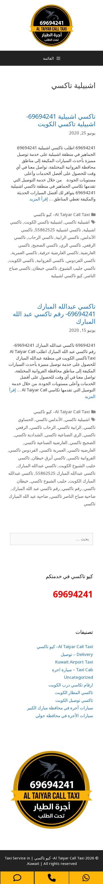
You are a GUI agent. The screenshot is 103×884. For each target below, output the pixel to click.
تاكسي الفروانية (50, 260)
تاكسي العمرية (24, 252)
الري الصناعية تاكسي (63, 435)
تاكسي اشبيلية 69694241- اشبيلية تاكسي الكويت (61, 120)
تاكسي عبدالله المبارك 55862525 (66, 473)
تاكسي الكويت (21, 260)
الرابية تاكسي (70, 427)
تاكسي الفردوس (81, 260)
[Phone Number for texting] (17, 877)
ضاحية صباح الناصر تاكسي (73, 496)
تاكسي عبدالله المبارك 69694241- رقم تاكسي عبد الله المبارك (54, 313)
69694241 (73, 594)
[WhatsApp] (86, 877)
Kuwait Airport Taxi (74, 662)
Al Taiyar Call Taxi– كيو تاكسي (62, 214)
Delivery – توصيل (77, 654)
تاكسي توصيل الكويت (74, 700)
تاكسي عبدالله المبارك (37, 465)
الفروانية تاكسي (82, 458)
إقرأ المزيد (39, 199)
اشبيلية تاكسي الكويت (43, 222)
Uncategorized (78, 677)
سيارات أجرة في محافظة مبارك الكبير (60, 708)
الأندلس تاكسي (49, 419)
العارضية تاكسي (82, 450)
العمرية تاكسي (53, 450)
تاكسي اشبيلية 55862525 (58, 230)
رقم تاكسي (72, 488)
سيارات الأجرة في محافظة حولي (64, 715)
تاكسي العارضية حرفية (59, 252)
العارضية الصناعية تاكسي (46, 442)
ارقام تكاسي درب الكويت (70, 685)
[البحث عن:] (51, 539)
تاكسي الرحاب (41, 237)
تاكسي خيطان (45, 268)
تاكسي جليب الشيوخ (78, 268)
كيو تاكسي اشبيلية (66, 276)
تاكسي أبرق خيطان (49, 458)
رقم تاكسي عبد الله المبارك (36, 488)
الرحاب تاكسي (43, 427)
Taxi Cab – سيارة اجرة (72, 669)
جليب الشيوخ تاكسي (49, 481)
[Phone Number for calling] (51, 877)
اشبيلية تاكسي (77, 222)
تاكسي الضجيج (45, 245)
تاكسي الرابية (67, 237)
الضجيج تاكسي (83, 442)
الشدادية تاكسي (29, 435)
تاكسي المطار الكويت (74, 692)
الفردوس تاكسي (23, 450)
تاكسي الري (70, 245)
